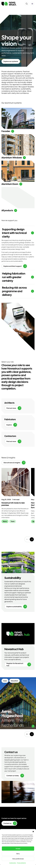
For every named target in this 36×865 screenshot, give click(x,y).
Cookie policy (12, 863)
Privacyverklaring (21, 863)
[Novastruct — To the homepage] (9, 3)
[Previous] (27, 734)
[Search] (26, 3)
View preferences (18, 859)
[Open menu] (32, 3)
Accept (18, 849)
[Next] (32, 539)
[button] (33, 831)
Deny (18, 854)
